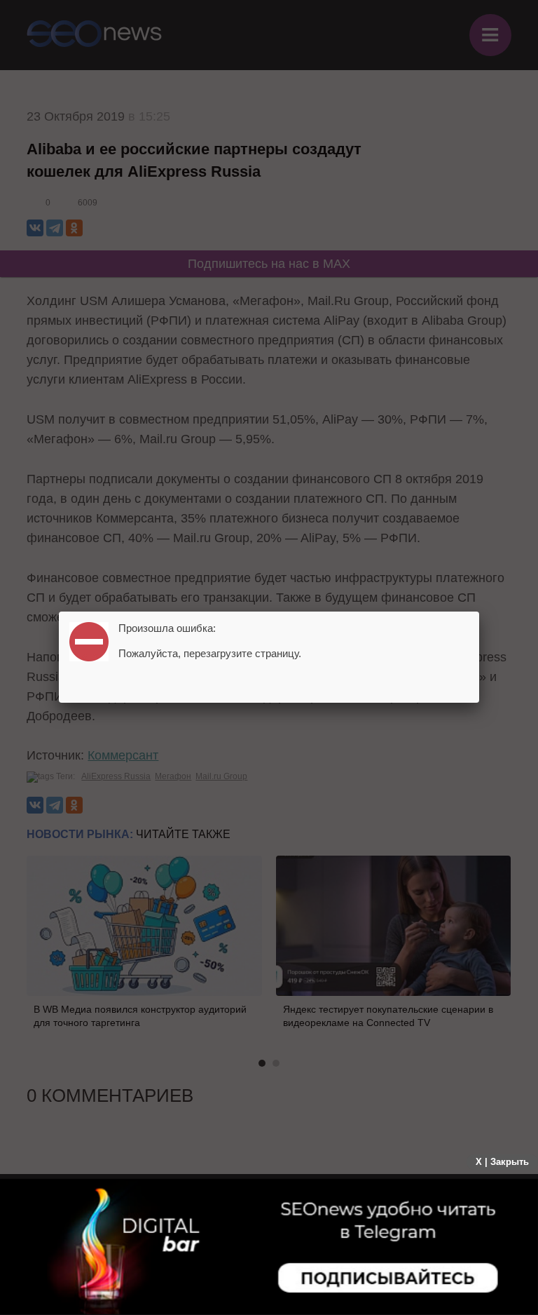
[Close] (479, 611)
